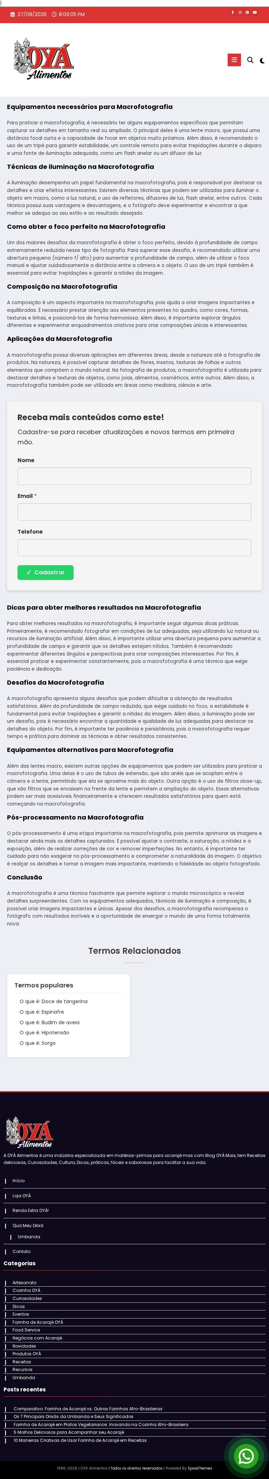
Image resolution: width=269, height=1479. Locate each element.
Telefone (30, 531)
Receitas (22, 1362)
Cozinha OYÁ (26, 1290)
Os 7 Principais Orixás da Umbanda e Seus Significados (73, 1416)
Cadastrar (45, 572)
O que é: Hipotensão (44, 1032)
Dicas (19, 1306)
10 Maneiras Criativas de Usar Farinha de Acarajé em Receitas (80, 1440)
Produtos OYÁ (27, 1354)
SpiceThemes (200, 1468)
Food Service (26, 1330)
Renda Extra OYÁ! (31, 1210)
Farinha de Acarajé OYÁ (38, 1322)
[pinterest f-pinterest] (247, 12)
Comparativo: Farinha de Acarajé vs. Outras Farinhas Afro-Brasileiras (88, 1409)
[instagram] (240, 12)
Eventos (21, 1314)
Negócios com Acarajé (37, 1338)
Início (19, 1181)
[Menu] (234, 60)
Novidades (24, 1346)
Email (27, 496)
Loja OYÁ (22, 1196)
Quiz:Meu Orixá (28, 1225)
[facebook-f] (232, 12)
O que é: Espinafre (42, 1011)
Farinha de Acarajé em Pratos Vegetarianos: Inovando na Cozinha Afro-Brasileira (101, 1424)
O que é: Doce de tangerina (54, 1001)
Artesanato (24, 1283)
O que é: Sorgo (38, 1043)
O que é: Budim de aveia (50, 1022)
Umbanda (29, 1237)
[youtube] (254, 12)
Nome (26, 460)
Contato (21, 1251)
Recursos (23, 1369)
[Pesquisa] (250, 60)
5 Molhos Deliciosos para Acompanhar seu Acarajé (69, 1432)
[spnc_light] (262, 61)
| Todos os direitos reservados (136, 1468)
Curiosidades (27, 1298)
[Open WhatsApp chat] (246, 1456)
